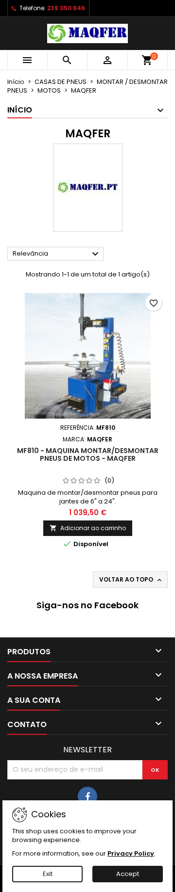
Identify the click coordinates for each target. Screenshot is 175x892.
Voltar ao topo (131, 579)
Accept (127, 873)
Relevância (57, 254)
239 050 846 (66, 8)
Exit (47, 873)
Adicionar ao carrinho (88, 528)
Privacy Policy (130, 853)
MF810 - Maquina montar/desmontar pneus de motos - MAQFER (87, 454)
